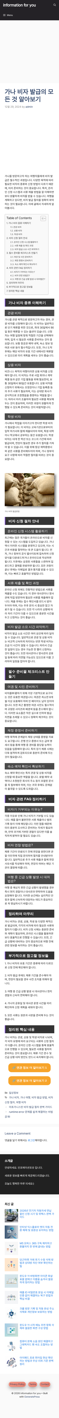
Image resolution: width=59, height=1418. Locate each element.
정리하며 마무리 (16, 282)
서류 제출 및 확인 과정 (23, 245)
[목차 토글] (41, 218)
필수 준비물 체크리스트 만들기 (23, 253)
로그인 (31, 1140)
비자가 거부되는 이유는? (24, 272)
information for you (19, 5)
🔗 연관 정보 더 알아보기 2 (29, 1080)
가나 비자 (14, 1097)
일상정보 (13, 1092)
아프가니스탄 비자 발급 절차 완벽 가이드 (30, 1107)
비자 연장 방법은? (22, 275)
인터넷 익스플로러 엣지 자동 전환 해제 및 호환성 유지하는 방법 (36, 1228)
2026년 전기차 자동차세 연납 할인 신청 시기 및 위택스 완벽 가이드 (37, 1214)
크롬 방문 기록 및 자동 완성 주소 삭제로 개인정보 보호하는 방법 (37, 1310)
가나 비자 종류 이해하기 (19, 223)
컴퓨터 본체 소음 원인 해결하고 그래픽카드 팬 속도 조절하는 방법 (36, 1344)
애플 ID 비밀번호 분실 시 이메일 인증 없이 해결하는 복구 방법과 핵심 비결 (37, 1295)
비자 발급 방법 (39, 1097)
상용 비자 (18, 230)
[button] (54, 5)
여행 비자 (21, 1102)
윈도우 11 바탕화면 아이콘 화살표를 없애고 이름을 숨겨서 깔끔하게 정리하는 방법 (36, 1279)
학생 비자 (18, 234)
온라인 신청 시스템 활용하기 (26, 242)
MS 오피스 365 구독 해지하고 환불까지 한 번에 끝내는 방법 (36, 1245)
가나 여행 (25, 1097)
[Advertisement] (29, 52)
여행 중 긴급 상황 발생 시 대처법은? (30, 279)
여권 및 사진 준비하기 (23, 257)
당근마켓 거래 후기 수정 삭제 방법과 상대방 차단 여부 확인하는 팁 (36, 1263)
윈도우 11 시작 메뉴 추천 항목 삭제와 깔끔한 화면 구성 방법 (37, 1326)
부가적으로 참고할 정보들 (21, 287)
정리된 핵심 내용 (16, 291)
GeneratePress (32, 1396)
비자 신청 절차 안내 (18, 238)
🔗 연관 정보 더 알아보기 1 (29, 1067)
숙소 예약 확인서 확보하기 (26, 264)
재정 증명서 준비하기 (24, 260)
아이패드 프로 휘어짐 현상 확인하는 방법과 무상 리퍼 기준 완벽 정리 (36, 1361)
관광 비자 (17, 227)
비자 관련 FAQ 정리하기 (20, 268)
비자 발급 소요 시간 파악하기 (27, 249)
